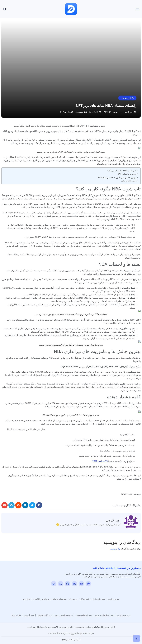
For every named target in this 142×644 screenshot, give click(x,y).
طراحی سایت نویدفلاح (71, 639)
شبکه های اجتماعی (59, 599)
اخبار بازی (26, 599)
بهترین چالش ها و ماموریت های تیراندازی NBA (117, 177)
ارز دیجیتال (73, 599)
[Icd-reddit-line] (81, 583)
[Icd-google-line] (53, 583)
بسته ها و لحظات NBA (126, 174)
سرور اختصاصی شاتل (84, 615)
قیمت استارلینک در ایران (104, 615)
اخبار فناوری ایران (98, 599)
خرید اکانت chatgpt (44, 615)
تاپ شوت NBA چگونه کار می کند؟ (121, 171)
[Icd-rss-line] (60, 583)
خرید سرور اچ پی (123, 615)
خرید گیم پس (29, 615)
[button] (127, 98)
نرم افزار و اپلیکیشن (41, 599)
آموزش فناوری (113, 599)
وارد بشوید (115, 549)
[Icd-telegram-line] (88, 583)
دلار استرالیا (16, 615)
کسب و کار (84, 599)
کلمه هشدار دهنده (128, 181)
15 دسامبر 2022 (100, 461)
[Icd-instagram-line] (67, 583)
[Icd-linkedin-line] (74, 583)
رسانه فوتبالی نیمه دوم (64, 615)
